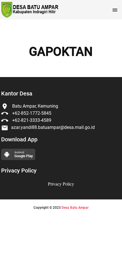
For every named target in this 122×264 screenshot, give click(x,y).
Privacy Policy (61, 184)
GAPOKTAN (61, 52)
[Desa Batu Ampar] (29, 10)
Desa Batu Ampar (75, 208)
